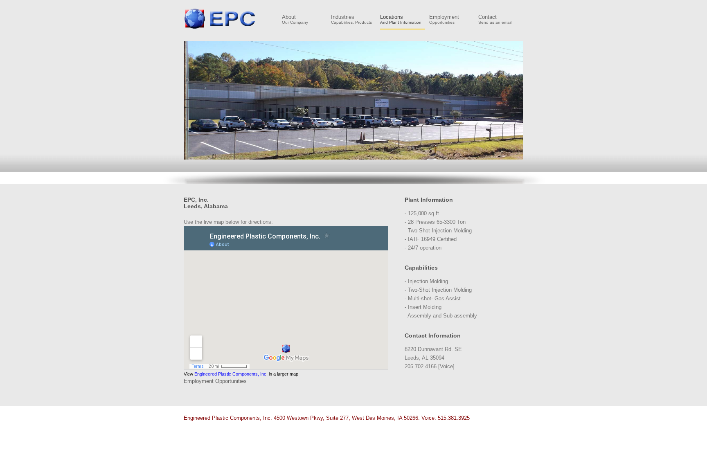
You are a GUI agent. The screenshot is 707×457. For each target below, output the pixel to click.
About (295, 19)
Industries (351, 19)
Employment (444, 19)
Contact (494, 19)
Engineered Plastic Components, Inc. (220, 18)
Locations (400, 19)
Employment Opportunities (215, 381)
